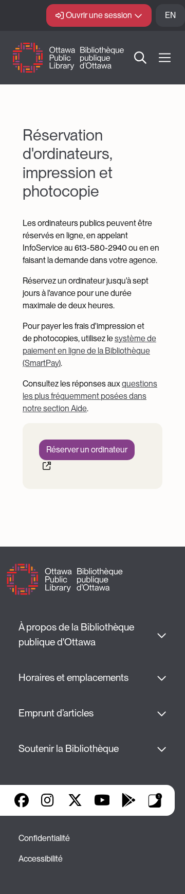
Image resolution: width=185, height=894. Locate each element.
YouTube (102, 800)
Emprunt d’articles (56, 713)
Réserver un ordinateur (86, 449)
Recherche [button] (141, 57)
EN (170, 15)
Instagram (48, 800)
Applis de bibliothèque (155, 800)
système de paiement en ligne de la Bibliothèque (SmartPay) (89, 351)
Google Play (128, 800)
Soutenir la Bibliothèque (68, 749)
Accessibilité (40, 859)
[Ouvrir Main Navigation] (165, 58)
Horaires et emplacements (73, 677)
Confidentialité (44, 838)
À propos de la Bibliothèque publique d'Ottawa (77, 634)
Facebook (21, 800)
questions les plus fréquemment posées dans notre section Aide (90, 396)
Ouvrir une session (99, 15)
